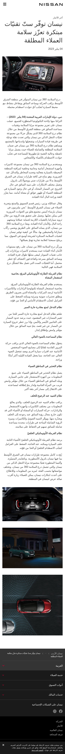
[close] (3, 745)
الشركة (59, 721)
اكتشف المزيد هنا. (37, 750)
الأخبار (60, 726)
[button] (4, 4)
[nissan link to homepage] (51, 4)
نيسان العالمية (56, 730)
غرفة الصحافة (56, 734)
